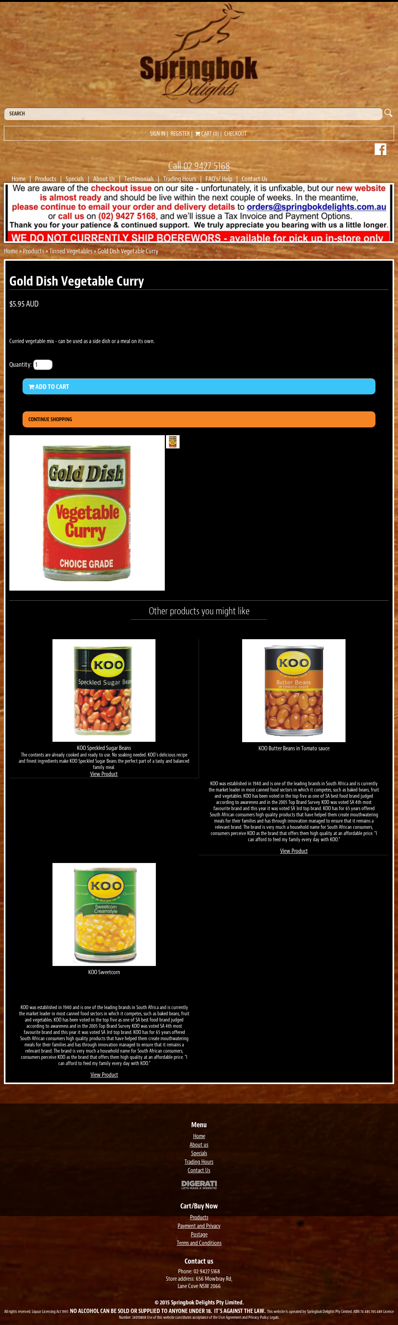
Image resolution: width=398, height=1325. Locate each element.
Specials (75, 178)
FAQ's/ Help (219, 178)
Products (45, 178)
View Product (104, 774)
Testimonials (139, 178)
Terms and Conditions (199, 1243)
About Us (104, 178)
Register (180, 134)
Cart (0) (209, 134)
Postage (199, 1234)
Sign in (157, 134)
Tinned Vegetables (71, 251)
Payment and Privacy (199, 1226)
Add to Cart (51, 386)
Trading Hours (179, 178)
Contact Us (254, 178)
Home (19, 178)
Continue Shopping (50, 419)
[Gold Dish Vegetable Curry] (87, 588)
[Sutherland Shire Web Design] (199, 1186)
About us (199, 1145)
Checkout (235, 134)
